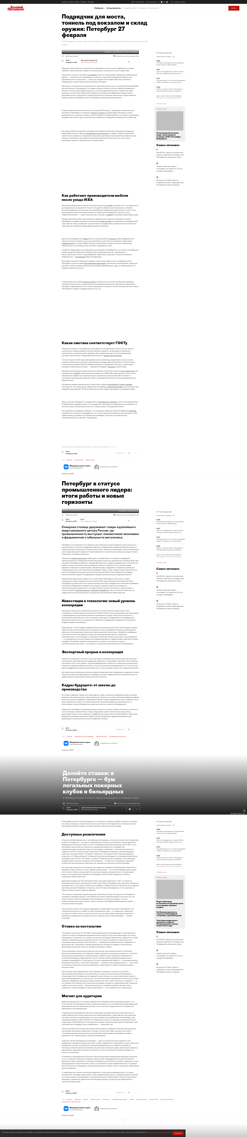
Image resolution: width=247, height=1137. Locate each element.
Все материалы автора (89, 62)
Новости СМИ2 (68, 474)
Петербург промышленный (118, 736)
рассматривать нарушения (95, 263)
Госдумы (112, 239)
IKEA (110, 205)
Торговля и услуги (95, 1099)
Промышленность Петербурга (84, 736)
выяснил (111, 367)
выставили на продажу (108, 402)
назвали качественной (112, 356)
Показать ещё (161, 104)
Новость (69, 460)
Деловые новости (141, 1099)
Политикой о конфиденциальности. (160, 1132)
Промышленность (101, 736)
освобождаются (68, 243)
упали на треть (106, 221)
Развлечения (106, 1099)
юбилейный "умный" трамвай (120, 384)
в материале (80, 257)
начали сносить (89, 282)
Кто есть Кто (152, 8)
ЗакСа (85, 239)
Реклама (142, 8)
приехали (132, 411)
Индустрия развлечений (119, 1099)
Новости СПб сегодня (166, 1099)
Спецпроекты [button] (114, 8)
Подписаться (139, 2)
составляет (92, 75)
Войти (233, 8)
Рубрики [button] (99, 8)
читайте (109, 215)
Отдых (131, 1099)
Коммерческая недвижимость (71, 1102)
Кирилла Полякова (115, 387)
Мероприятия (130, 8)
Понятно (178, 1133)
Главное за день (90, 460)
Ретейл (85, 1099)
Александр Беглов (78, 558)
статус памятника (127, 371)
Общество (78, 1099)
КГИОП (77, 373)
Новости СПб (79, 460)
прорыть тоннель (98, 113)
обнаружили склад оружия (97, 133)
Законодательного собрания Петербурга (92, 590)
